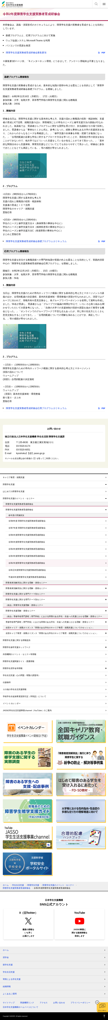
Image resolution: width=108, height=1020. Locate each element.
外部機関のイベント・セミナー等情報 (19, 654)
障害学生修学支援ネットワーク (16, 647)
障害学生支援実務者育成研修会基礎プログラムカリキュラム (36, 241)
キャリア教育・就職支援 (13, 477)
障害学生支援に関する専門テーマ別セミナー (25, 599)
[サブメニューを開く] (106, 588)
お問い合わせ (59, 1002)
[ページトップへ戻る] (104, 1016)
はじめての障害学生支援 (13, 491)
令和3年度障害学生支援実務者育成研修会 (26, 556)
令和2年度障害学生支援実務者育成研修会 (26, 563)
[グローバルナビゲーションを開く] (104, 4)
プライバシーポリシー (80, 1002)
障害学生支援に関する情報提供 (16, 640)
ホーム (6, 885)
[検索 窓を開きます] (96, 4)
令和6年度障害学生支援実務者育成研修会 (26, 535)
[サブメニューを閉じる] (106, 484)
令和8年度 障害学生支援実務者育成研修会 (27, 521)
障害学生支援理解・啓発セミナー (20, 611)
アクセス (44, 1002)
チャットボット (102, 1010)
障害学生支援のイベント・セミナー (18, 498)
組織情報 (7, 986)
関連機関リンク (27, 1002)
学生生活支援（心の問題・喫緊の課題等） (21, 675)
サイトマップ (9, 1002)
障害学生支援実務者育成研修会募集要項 (26, 52)
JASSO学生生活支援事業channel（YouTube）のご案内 (27, 710)
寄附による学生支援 (12, 979)
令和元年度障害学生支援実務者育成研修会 (27, 570)
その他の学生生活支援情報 (14, 689)
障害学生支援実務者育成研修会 (19, 510)
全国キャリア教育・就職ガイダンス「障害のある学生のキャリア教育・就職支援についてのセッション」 (52, 633)
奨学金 (6, 957)
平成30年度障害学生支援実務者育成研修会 (27, 577)
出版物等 (7, 682)
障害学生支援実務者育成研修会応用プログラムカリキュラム (36, 408)
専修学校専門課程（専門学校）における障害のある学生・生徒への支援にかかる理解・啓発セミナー (50, 622)
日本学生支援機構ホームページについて (20, 1007)
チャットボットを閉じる (97, 1002)
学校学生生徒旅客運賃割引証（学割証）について (24, 696)
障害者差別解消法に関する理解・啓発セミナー (26, 588)
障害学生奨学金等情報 (12, 668)
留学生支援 (8, 965)
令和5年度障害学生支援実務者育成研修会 (26, 542)
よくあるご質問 (10, 994)
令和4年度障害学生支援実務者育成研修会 (26, 549)
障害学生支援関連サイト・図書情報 (18, 661)
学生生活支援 (18, 885)
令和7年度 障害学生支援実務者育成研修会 (27, 528)
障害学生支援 (9, 484)
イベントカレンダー (12, 703)
